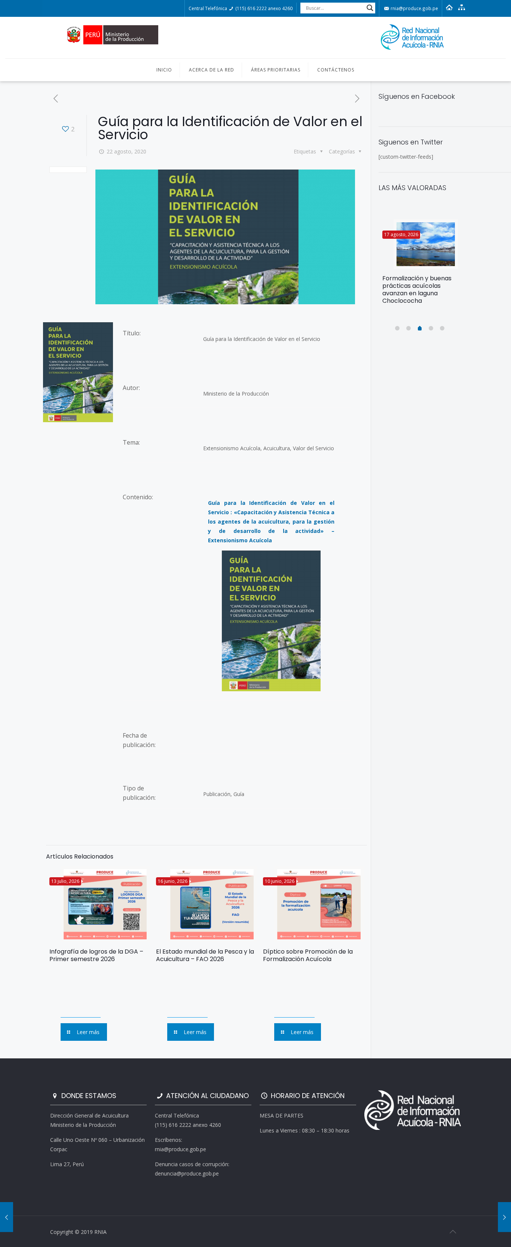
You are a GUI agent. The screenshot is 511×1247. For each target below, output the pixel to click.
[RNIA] (255, 37)
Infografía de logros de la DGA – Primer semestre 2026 (96, 955)
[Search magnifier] (370, 8)
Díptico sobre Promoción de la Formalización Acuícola (308, 955)
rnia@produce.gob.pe (413, 8)
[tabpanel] (420, 264)
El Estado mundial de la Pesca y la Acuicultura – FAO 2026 (205, 955)
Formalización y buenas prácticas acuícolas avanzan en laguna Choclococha (417, 289)
